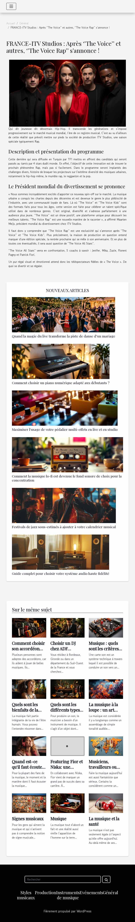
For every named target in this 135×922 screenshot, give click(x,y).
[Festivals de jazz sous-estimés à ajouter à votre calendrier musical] (64, 505)
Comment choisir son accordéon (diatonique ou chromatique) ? (28, 651)
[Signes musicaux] (29, 803)
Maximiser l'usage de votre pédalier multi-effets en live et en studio (65, 429)
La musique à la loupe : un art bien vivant (103, 709)
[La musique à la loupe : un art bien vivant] (106, 689)
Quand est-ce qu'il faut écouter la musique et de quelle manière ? (28, 769)
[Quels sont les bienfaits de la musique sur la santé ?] (29, 689)
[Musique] (67, 803)
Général (23, 23)
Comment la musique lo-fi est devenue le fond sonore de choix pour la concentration (67, 478)
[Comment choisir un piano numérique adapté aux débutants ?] (61, 361)
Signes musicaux (28, 818)
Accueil (10, 23)
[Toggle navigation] (11, 6)
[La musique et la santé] (106, 803)
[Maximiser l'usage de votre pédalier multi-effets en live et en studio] (65, 408)
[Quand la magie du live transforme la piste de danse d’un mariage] (63, 314)
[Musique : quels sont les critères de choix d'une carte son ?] (106, 627)
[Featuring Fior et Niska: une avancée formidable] (67, 746)
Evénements (91, 892)
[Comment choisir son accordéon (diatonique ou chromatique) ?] (29, 627)
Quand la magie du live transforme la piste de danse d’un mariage (63, 336)
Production (45, 892)
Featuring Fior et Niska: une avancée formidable (66, 769)
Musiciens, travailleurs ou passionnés (103, 767)
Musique (58, 818)
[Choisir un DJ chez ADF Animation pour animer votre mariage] (67, 627)
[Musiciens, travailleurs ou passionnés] (106, 746)
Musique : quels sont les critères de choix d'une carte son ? (104, 651)
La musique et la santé (104, 821)
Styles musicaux (26, 895)
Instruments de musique (68, 895)
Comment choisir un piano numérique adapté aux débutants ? (61, 382)
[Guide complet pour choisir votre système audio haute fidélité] (60, 552)
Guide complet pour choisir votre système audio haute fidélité (60, 573)
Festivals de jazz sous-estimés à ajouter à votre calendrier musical (64, 526)
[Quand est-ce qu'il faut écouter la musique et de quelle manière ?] (29, 746)
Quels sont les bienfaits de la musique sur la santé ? (26, 712)
